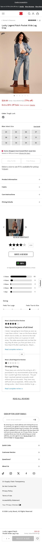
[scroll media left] (4, 227)
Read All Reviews (21, 398)
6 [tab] (27, 95)
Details (21, 7)
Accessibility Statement (11, 500)
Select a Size (23, 538)
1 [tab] (14, 95)
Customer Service (8, 452)
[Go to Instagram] (10, 473)
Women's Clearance (9, 20)
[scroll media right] (26, 227)
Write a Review (21, 254)
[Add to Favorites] (37, 538)
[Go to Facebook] (26, 473)
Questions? (6, 459)
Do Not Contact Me (9, 486)
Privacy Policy (19, 438)
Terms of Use (27, 436)
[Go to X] (18, 473)
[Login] (33, 14)
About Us (5, 466)
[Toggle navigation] (3, 13)
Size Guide (37, 126)
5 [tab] (25, 95)
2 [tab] (17, 95)
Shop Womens (29, 7)
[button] (29, 13)
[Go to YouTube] (34, 473)
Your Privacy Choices (10, 505)
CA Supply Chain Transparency (13, 481)
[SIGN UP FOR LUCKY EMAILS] (34, 419)
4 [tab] (22, 95)
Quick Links (6, 445)
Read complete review (13, 349)
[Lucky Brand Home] (21, 13)
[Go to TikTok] (3, 473)
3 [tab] (19, 95)
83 (40, 20)
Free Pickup (30, 161)
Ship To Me (11, 161)
